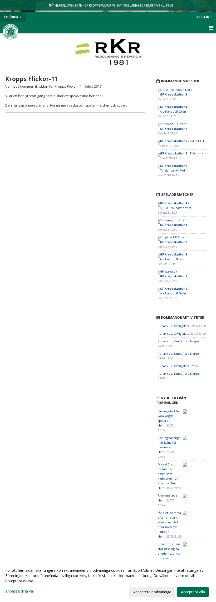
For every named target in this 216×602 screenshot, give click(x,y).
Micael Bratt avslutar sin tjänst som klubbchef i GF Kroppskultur (168, 473)
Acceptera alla (193, 591)
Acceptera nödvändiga (152, 591)
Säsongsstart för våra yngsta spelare (169, 416)
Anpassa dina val (19, 591)
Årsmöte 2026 (167, 496)
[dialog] (108, 581)
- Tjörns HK (181, 153)
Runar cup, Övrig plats (173, 326)
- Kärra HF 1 (182, 141)
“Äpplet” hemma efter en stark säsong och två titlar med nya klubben (169, 522)
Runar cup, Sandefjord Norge (178, 341)
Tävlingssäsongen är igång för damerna (169, 442)
